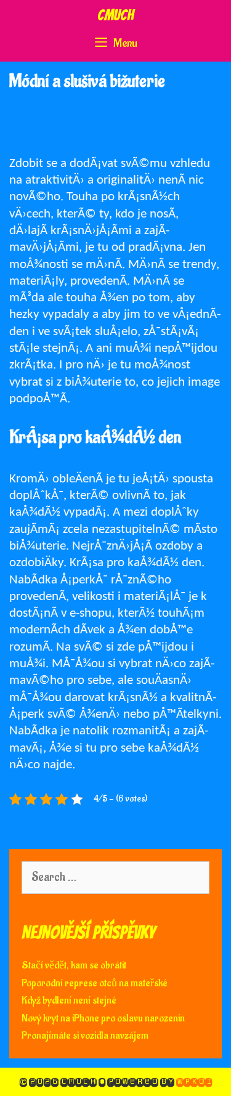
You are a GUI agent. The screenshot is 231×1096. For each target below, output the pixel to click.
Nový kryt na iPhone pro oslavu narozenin (103, 1018)
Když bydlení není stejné (69, 1000)
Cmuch (115, 15)
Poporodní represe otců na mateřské (95, 983)
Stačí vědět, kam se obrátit (74, 965)
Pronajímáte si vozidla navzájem (85, 1035)
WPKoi (194, 1081)
